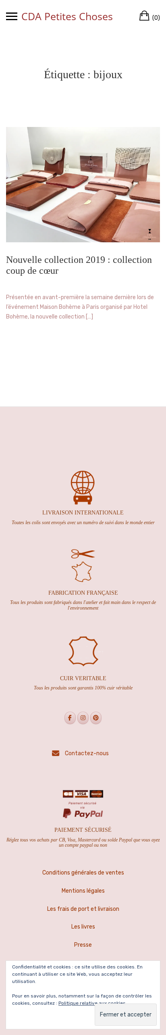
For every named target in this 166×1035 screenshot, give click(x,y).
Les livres (83, 926)
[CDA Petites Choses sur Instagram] (83, 718)
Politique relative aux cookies (92, 1003)
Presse (83, 944)
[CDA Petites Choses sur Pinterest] (96, 718)
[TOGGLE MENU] (11, 16)
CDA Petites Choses (67, 16)
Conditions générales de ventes (83, 872)
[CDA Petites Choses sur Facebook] (70, 718)
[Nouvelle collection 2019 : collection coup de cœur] (83, 184)
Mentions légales (83, 890)
